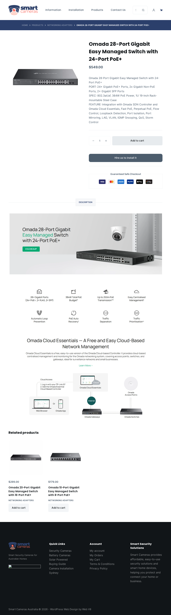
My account (97, 550)
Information (53, 10)
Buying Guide (57, 564)
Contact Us (118, 10)
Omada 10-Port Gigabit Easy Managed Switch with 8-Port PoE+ (63, 491)
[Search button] (143, 10)
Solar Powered (58, 559)
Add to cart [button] (19, 507)
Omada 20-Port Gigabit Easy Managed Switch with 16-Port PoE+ (24, 491)
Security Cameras (60, 550)
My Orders (96, 555)
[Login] (153, 10)
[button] (125, 158)
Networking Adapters (21, 500)
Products (97, 10)
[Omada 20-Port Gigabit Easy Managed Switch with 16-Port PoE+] (26, 457)
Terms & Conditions (102, 564)
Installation (76, 10)
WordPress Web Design (64, 609)
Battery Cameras (59, 555)
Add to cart (137, 140)
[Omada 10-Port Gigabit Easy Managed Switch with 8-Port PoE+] (65, 457)
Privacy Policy (99, 568)
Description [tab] (85, 202)
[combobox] (136, 10)
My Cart (95, 559)
